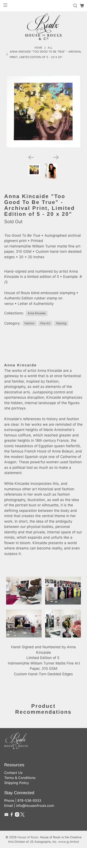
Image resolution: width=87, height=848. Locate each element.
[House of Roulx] (43, 27)
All (50, 47)
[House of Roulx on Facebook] (12, 815)
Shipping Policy (16, 783)
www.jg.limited (68, 841)
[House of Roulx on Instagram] (17, 815)
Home (38, 47)
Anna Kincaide (36, 313)
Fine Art (45, 323)
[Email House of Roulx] (6, 815)
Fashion (29, 323)
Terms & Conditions (19, 778)
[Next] (56, 157)
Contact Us (13, 773)
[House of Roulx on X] (22, 815)
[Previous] (31, 157)
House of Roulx (28, 837)
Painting (61, 323)
